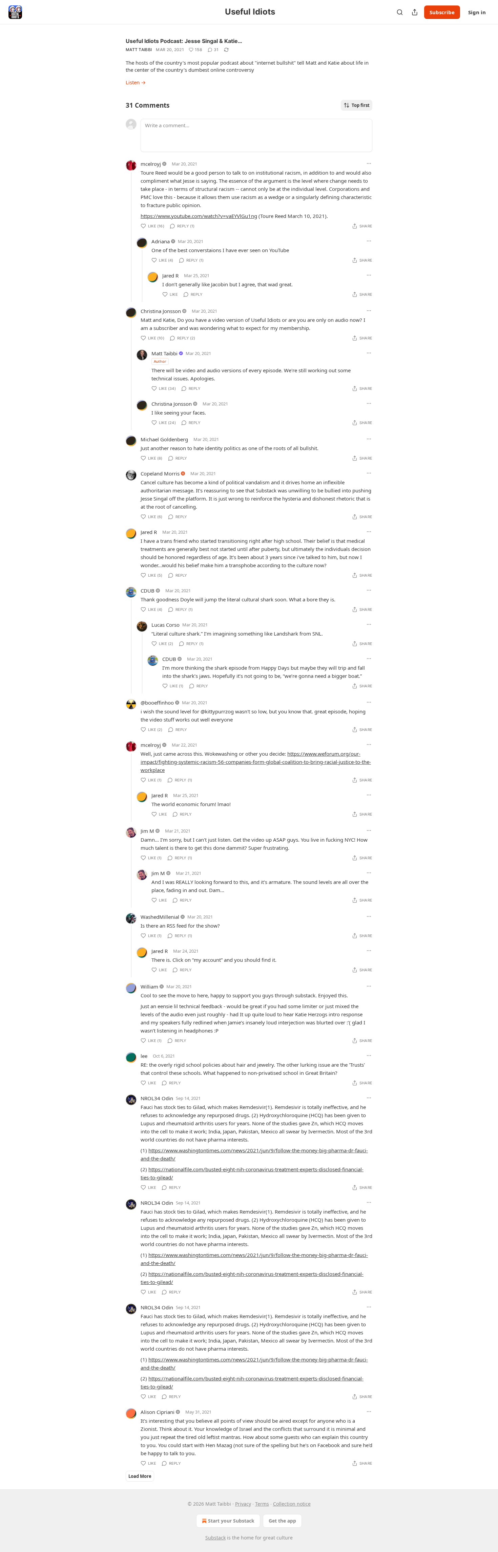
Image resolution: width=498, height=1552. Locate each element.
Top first (361, 105)
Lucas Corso (165, 624)
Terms (262, 1504)
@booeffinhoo (157, 702)
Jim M (147, 830)
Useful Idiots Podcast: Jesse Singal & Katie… (184, 41)
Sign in (477, 12)
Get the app (282, 1520)
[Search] (400, 12)
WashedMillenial (160, 916)
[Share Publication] (414, 12)
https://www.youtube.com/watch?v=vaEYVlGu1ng (199, 216)
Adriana (160, 241)
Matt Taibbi (139, 49)
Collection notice (292, 1504)
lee (144, 1055)
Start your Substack (231, 1520)
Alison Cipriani (157, 1412)
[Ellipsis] (369, 163)
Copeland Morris (160, 473)
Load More (139, 1476)
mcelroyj (151, 163)
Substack (215, 1537)
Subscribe (442, 12)
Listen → (136, 82)
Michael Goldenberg (164, 439)
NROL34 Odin (157, 1098)
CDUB (147, 590)
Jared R (170, 275)
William (149, 986)
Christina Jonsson (161, 311)
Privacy (243, 1504)
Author (160, 361)
